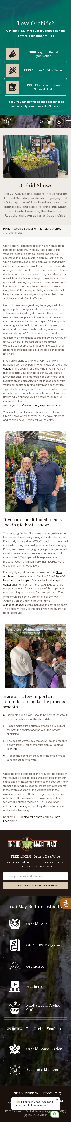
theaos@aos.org (16, 604)
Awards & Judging (25, 228)
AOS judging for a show (28, 816)
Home (6, 228)
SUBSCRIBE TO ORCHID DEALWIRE (35, 885)
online (13, 748)
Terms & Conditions (25, 1093)
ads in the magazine (22, 806)
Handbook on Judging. (17, 580)
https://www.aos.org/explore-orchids (38, 405)
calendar (8, 368)
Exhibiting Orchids (50, 228)
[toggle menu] (68, 121)
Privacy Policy (52, 1093)
